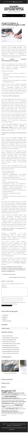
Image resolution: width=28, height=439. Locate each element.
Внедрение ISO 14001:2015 (8, 392)
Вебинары (9, 425)
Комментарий (4, 286)
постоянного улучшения (20, 262)
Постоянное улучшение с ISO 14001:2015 (10, 349)
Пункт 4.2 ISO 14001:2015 (7, 335)
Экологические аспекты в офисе (8, 274)
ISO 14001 (3, 266)
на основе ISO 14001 (16, 47)
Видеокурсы (4, 317)
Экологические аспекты (10, 412)
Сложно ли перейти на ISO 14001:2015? (10, 353)
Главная (4, 423)
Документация (23, 423)
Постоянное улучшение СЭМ (18, 403)
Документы (4, 319)
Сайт (2, 300)
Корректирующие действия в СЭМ (9, 345)
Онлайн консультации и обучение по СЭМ (14, 8)
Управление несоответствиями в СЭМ (11, 410)
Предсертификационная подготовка (7, 405)
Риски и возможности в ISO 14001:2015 (17, 277)
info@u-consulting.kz (19, 1)
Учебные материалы (16, 425)
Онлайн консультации (6, 320)
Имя (2, 297)
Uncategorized (5, 315)
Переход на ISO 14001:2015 (9, 401)
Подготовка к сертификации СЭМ (8, 269)
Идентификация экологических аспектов (10, 347)
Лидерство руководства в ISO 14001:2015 (10, 351)
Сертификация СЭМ (10, 271)
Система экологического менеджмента (15, 268)
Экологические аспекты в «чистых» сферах (11, 343)
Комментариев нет (10, 27)
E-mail (2, 299)
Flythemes (16, 429)
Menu (4, 15)
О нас (8, 423)
